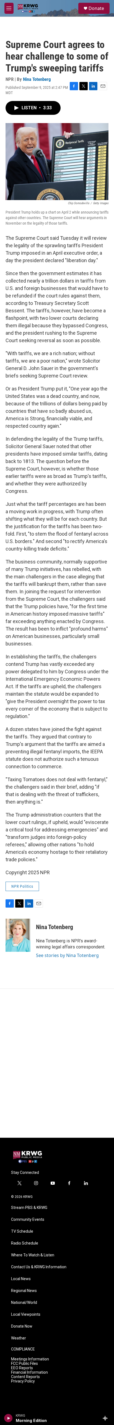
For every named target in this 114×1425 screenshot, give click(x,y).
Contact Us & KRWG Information (38, 1267)
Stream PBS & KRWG (29, 1208)
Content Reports (25, 1377)
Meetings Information (30, 1359)
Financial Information (29, 1372)
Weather (18, 1338)
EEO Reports (22, 1368)
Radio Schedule (24, 1243)
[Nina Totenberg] (18, 935)
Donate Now (21, 1326)
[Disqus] (57, 1063)
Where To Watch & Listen (32, 1255)
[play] (8, 1418)
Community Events (27, 1219)
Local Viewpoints (25, 1314)
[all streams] (106, 1418)
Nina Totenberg (37, 79)
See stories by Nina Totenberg (67, 955)
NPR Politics (22, 886)
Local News (21, 1279)
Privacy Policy (23, 1381)
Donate (96, 8)
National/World (24, 1303)
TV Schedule (22, 1231)
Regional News (24, 1291)
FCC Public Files (24, 1364)
